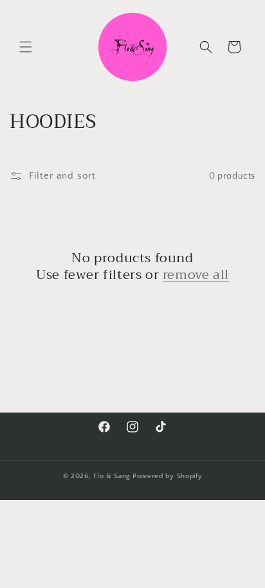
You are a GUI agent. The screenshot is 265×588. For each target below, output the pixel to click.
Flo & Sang (112, 476)
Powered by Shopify (167, 476)
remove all (196, 275)
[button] (26, 47)
